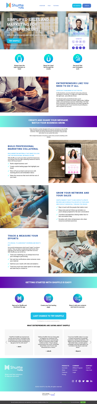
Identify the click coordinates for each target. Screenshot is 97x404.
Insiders (88, 368)
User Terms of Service (66, 402)
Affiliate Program (78, 368)
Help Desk (89, 370)
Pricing (64, 374)
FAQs (63, 370)
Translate (53, 394)
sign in (87, 5)
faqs (49, 5)
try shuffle (14, 41)
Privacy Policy (57, 402)
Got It (83, 402)
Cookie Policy (51, 402)
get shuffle (76, 5)
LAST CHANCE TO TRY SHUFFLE (48, 316)
